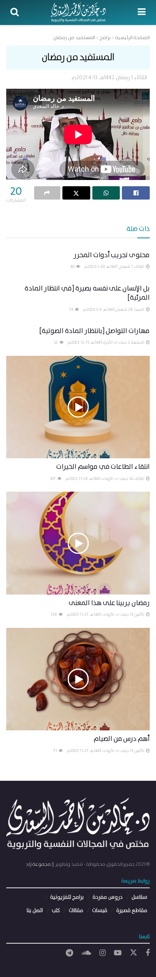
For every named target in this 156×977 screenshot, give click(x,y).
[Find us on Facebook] (148, 953)
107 (53, 478)
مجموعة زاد (38, 864)
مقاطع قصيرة (131, 910)
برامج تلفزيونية (67, 897)
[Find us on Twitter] (133, 953)
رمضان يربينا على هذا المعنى (109, 603)
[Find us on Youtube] (117, 953)
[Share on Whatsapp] (106, 193)
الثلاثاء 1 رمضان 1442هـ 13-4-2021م (109, 77)
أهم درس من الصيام (122, 739)
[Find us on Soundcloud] (86, 953)
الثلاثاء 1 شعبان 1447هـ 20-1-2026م (114, 266)
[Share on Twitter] (76, 193)
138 (54, 614)
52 (56, 342)
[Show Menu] (142, 12)
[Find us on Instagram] (102, 953)
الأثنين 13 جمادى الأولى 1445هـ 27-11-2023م (106, 614)
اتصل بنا (35, 910)
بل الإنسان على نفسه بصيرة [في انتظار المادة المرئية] (87, 293)
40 (72, 266)
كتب (56, 910)
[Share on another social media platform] (47, 193)
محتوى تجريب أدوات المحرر (112, 255)
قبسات (99, 910)
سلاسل (139, 897)
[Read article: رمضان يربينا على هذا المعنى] (78, 543)
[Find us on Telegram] (69, 953)
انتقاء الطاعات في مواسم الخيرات (103, 467)
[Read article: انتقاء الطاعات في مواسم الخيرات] (78, 407)
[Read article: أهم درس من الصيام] (78, 679)
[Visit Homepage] (78, 12)
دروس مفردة (107, 897)
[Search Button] (14, 12)
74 (71, 309)
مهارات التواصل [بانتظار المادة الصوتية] (94, 331)
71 (55, 750)
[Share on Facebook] (136, 193)
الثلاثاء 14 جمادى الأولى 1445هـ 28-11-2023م (105, 478)
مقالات (76, 910)
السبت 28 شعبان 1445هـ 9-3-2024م (114, 309)
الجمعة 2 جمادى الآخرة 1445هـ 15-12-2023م (106, 342)
